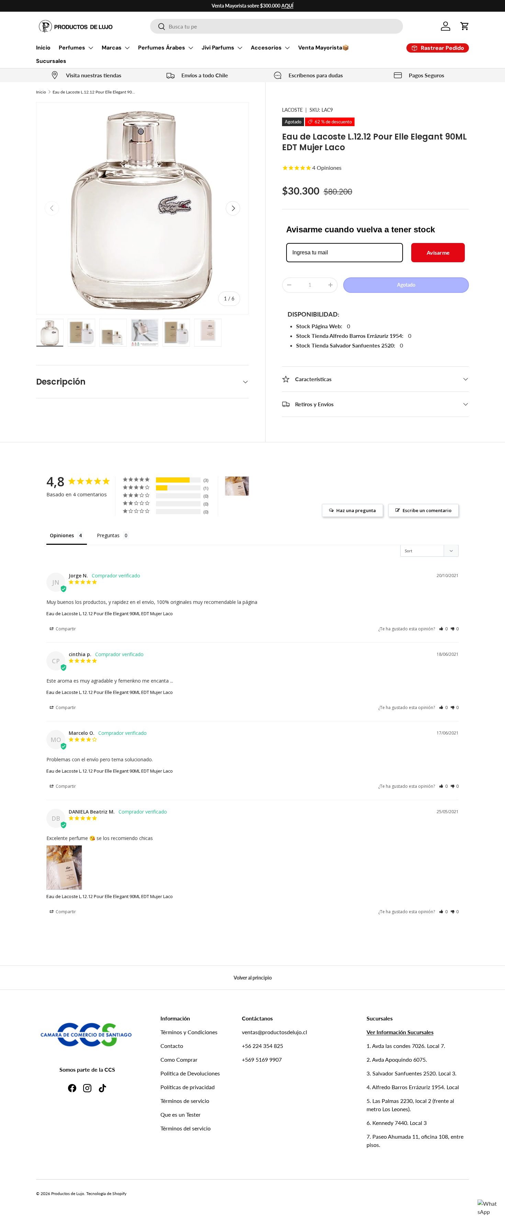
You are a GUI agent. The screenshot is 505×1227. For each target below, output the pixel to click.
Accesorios (266, 47)
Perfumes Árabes (161, 47)
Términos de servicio (184, 1100)
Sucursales (51, 61)
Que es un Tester (180, 1114)
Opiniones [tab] (62, 535)
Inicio (43, 47)
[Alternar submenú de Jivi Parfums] (240, 48)
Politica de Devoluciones (190, 1073)
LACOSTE (292, 110)
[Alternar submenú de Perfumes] (91, 48)
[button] (464, 26)
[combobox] (276, 26)
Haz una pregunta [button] (356, 510)
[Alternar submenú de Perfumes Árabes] (191, 48)
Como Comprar (179, 1059)
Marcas (112, 47)
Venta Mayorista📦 (323, 47)
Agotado (406, 285)
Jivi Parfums (218, 47)
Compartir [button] (65, 629)
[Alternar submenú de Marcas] (127, 48)
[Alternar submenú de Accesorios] (287, 48)
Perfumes (72, 47)
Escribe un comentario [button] (427, 510)
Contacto (171, 1045)
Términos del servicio (185, 1128)
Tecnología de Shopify (106, 1193)
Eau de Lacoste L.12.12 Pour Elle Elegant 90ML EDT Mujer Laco (94, 92)
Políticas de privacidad (187, 1087)
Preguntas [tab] (108, 535)
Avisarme (438, 252)
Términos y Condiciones (188, 1032)
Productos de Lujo (67, 1193)
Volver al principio (253, 978)
